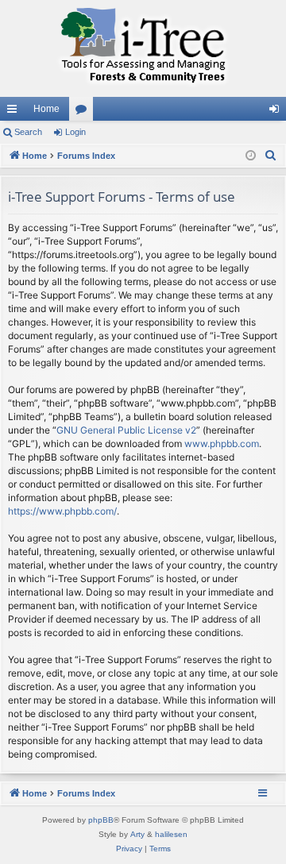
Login (75, 132)
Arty (137, 834)
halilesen (171, 834)
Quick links (15, 112)
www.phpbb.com (221, 443)
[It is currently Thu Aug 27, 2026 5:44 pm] (250, 156)
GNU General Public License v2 (126, 430)
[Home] (143, 48)
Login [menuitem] (277, 112)
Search (28, 132)
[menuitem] (271, 155)
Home (46, 108)
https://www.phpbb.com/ (62, 511)
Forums (84, 112)
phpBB (101, 820)
